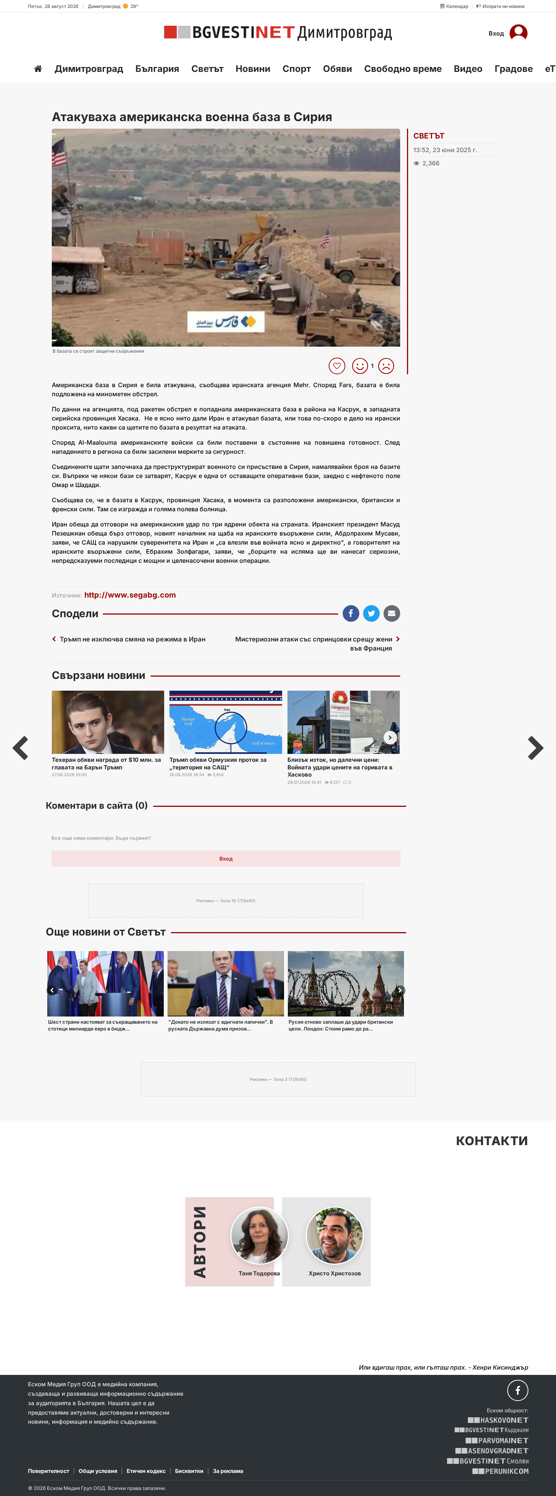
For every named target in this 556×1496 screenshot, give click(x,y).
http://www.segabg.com (130, 594)
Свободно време (403, 68)
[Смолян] (487, 1461)
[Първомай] (497, 1440)
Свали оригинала (78, 137)
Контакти (492, 1141)
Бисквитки (189, 1471)
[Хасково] (498, 1420)
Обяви (337, 68)
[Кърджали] (491, 1430)
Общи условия (98, 1471)
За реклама (228, 1471)
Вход (496, 33)
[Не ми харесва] (389, 366)
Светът (207, 68)
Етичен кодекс (146, 1471)
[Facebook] (517, 1390)
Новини (253, 68)
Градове (514, 68)
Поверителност (48, 1471)
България (157, 68)
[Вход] (518, 33)
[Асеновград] (491, 1451)
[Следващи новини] (390, 737)
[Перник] (500, 1471)
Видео (468, 68)
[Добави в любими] (338, 366)
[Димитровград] (277, 33)
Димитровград (88, 68)
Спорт (297, 68)
